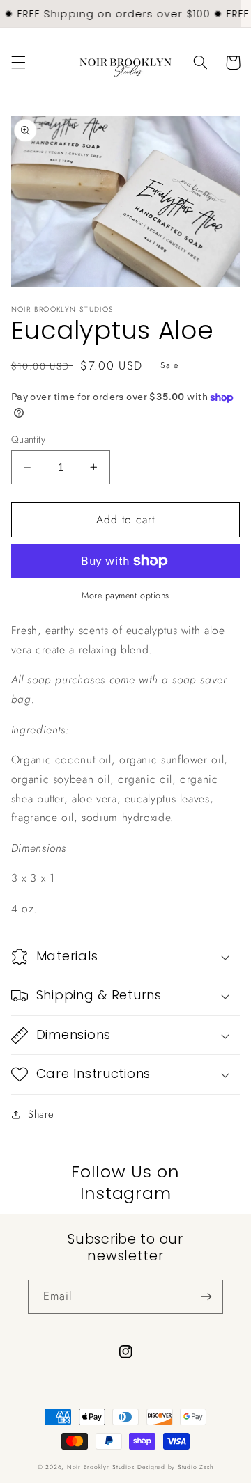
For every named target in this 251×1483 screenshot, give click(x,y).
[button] (18, 63)
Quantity (28, 439)
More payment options (125, 595)
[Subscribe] (206, 1297)
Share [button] (41, 1114)
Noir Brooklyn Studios (101, 1467)
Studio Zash (195, 1467)
